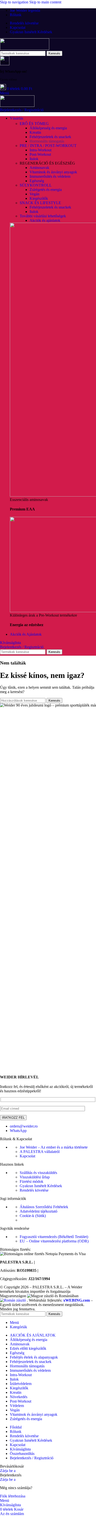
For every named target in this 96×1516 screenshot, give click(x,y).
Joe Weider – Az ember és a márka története (54, 1147)
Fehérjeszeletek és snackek (50, 137)
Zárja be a (8, 1471)
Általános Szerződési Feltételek (44, 1207)
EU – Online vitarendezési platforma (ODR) (54, 1241)
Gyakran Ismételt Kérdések (41, 1186)
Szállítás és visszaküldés (38, 1173)
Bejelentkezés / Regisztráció (31, 1458)
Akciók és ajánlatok (45, 220)
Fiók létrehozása (12, 1496)
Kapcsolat (27, 1156)
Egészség (37, 181)
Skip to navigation (14, 2)
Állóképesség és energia (48, 128)
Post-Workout (40, 154)
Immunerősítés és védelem (50, 176)
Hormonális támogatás (47, 141)
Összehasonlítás (22, 1453)
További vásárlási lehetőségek (43, 216)
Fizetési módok (31, 1181)
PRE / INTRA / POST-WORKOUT (48, 146)
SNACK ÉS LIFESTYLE (40, 203)
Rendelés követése (34, 1190)
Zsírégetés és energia (46, 190)
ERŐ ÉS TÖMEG (34, 124)
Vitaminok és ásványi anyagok (53, 172)
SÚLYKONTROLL (36, 185)
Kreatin (35, 132)
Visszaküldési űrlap (35, 1177)
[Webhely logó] (24, 48)
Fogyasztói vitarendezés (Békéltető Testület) (54, 1237)
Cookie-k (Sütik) (33, 1216)
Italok (34, 159)
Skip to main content (45, 2)
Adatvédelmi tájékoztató (38, 1211)
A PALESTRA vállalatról (40, 1152)
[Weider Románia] (13, 1300)
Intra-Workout (40, 150)
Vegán (34, 194)
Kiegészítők (39, 198)
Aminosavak (39, 168)
